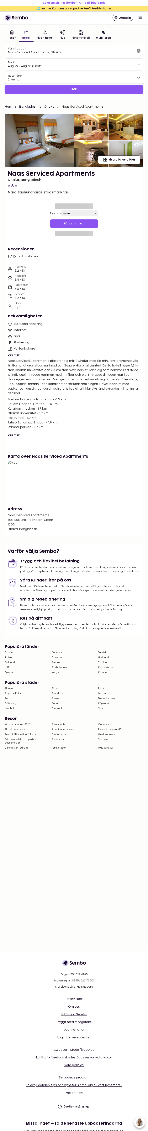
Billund (55, 688)
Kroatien (103, 672)
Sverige (55, 662)
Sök (74, 89)
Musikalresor (105, 747)
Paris (101, 688)
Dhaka (49, 107)
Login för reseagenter (74, 1037)
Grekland (103, 657)
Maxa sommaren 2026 (17, 724)
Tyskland (10, 662)
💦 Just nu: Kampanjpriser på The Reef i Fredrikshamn (74, 8)
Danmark (56, 652)
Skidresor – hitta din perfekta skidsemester (21, 741)
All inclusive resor (15, 729)
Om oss (74, 1007)
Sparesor (103, 739)
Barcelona (57, 693)
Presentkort (74, 1093)
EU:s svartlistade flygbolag (74, 1050)
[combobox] (71, 52)
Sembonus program (74, 1077)
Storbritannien (59, 667)
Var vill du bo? (17, 48)
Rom (7, 698)
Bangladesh (28, 107)
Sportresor (57, 739)
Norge (55, 672)
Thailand (103, 662)
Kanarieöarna (106, 667)
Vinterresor (104, 724)
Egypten (9, 672)
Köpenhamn (105, 703)
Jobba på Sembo (74, 1014)
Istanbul (9, 708)
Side (100, 708)
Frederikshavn (106, 698)
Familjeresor (58, 747)
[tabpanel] (74, 69)
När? (11, 62)
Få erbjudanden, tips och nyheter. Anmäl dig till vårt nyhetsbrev (74, 1085)
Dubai (54, 703)
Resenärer (15, 75)
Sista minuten (59, 724)
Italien (8, 657)
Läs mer (14, 355)
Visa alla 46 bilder (121, 159)
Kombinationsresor (62, 729)
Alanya (9, 688)
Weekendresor (107, 734)
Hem (8, 107)
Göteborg (10, 703)
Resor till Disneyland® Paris (20, 734)
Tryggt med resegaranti (74, 1022)
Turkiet (102, 652)
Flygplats (55, 213)
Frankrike (56, 657)
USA (7, 667)
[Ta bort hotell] (138, 51)
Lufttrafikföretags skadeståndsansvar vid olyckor (74, 1057)
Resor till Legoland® (109, 729)
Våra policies (74, 1065)
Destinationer (74, 1030)
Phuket (55, 698)
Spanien (9, 652)
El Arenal (56, 708)
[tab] (12, 35)
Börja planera (74, 223)
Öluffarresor (58, 734)
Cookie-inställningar (77, 1106)
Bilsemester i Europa (17, 747)
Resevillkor (74, 999)
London (102, 693)
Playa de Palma (13, 693)
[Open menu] (140, 18)
